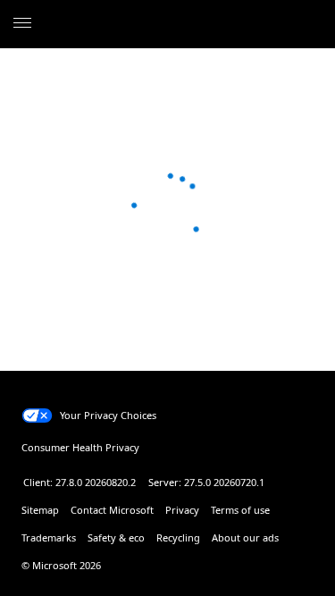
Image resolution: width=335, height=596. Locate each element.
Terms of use (240, 509)
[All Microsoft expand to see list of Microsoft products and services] (22, 24)
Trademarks (48, 537)
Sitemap (40, 509)
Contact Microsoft (112, 509)
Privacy (182, 509)
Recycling (178, 537)
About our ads (245, 537)
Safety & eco (116, 537)
